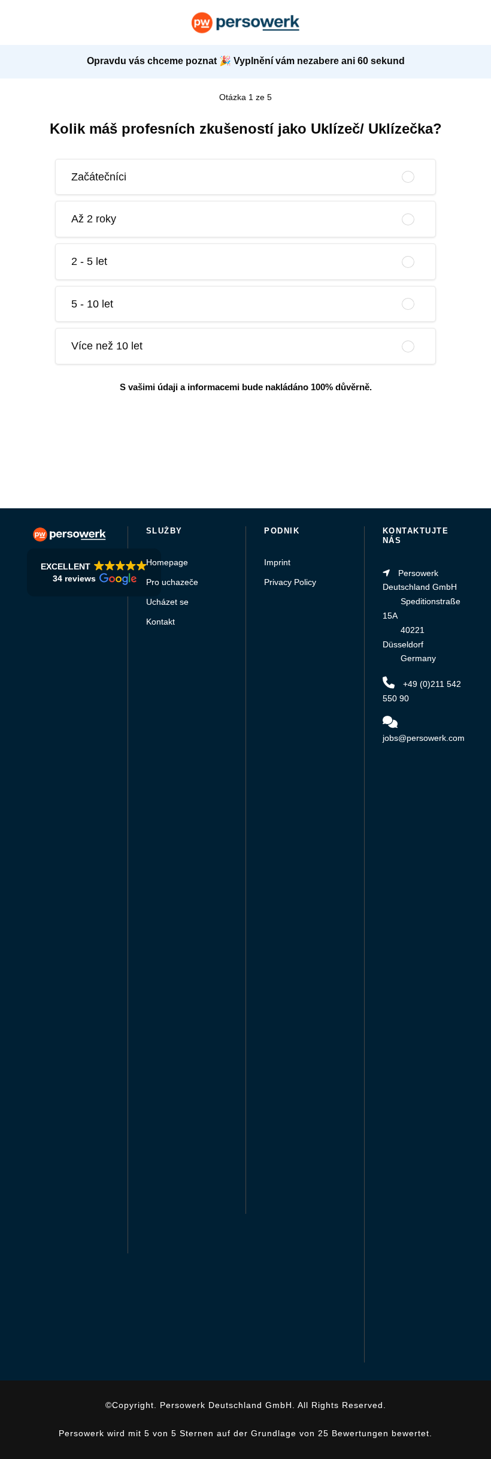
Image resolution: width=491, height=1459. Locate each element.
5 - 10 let (92, 304)
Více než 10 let (107, 346)
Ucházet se (167, 602)
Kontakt (160, 621)
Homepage (167, 562)
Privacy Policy (290, 582)
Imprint (277, 562)
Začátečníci (98, 177)
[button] (94, 572)
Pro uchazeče (172, 582)
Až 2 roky (93, 219)
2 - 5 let (89, 261)
